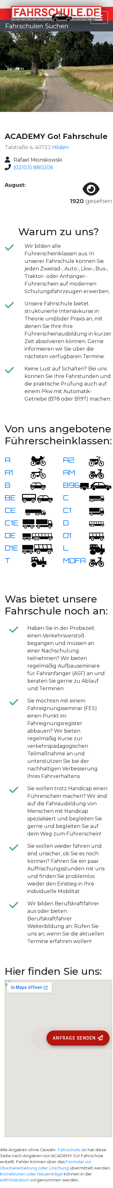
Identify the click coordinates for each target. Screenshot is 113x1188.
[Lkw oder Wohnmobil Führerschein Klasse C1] (92, 511)
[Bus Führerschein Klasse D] (92, 523)
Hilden (60, 147)
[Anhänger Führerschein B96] (95, 486)
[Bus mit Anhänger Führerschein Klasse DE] (37, 536)
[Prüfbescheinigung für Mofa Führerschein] (92, 561)
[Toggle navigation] (99, 17)
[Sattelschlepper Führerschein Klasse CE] (34, 511)
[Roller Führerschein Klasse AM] (92, 473)
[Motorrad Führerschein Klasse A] (34, 461)
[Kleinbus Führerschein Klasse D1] (92, 536)
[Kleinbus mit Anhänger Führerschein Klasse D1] (37, 549)
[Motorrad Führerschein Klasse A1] (34, 473)
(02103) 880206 (33, 167)
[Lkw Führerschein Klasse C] (92, 498)
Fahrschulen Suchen (36, 26)
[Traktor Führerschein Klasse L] (92, 549)
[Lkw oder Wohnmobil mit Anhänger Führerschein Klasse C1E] (37, 523)
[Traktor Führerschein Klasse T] (34, 561)
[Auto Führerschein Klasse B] (34, 486)
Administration (14, 1180)
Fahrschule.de (72, 1149)
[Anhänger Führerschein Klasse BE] (37, 498)
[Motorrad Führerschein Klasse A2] (92, 461)
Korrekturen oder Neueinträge (31, 1174)
